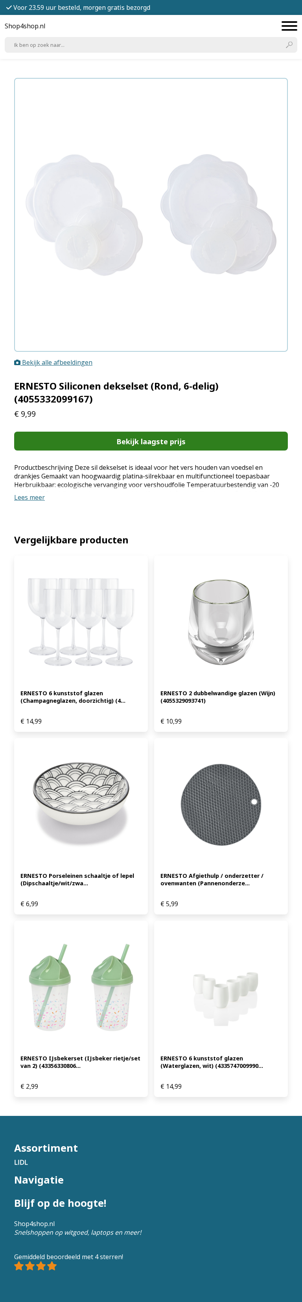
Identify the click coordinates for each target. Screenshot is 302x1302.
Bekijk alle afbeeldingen (56, 362)
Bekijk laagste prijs (151, 441)
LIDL (21, 1162)
